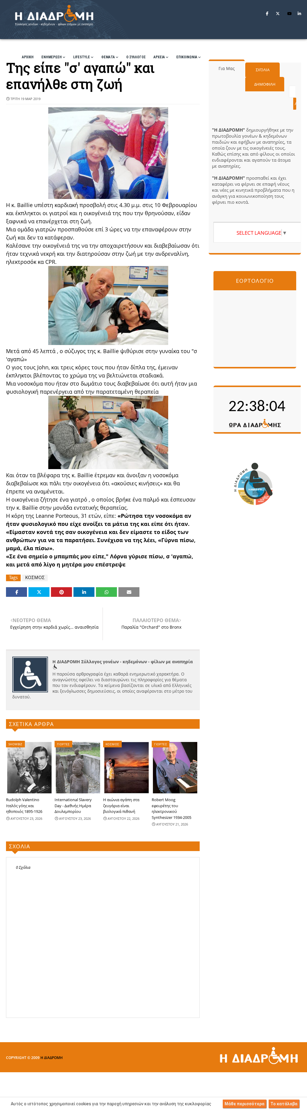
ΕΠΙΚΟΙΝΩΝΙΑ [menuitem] (186, 57)
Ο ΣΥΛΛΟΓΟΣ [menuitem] (136, 57)
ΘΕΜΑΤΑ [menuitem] (108, 57)
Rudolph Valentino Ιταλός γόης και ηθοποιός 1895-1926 (24, 805)
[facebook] (267, 13)
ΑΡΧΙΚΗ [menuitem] (28, 57)
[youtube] (289, 13)
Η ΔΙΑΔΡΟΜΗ (51, 1057)
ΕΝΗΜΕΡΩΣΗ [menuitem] (51, 57)
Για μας (227, 68)
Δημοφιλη (265, 84)
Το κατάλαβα (283, 1103)
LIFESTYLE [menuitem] (81, 57)
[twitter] (277, 13)
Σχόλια (263, 69)
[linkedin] (299, 13)
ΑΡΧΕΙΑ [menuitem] (159, 57)
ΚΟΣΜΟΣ (35, 577)
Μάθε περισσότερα (244, 1103)
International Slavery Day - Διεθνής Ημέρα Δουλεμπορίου (73, 805)
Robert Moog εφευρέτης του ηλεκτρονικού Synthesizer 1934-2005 (171, 808)
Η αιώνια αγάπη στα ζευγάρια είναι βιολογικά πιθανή (121, 805)
